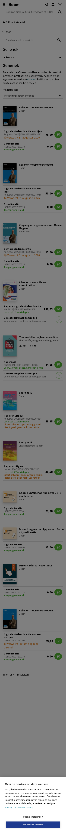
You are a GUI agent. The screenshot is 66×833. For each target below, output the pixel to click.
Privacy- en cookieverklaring (19, 807)
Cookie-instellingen (33, 817)
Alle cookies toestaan (33, 825)
